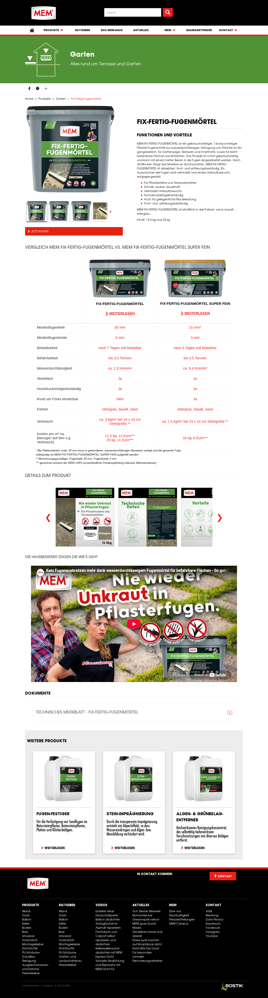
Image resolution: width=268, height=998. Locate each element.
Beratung (212, 915)
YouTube (212, 936)
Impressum (213, 923)
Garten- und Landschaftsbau (70, 958)
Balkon (26, 919)
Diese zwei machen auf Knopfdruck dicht (147, 942)
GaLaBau (28, 956)
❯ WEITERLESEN (120, 313)
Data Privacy (214, 919)
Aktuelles (141, 30)
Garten (61, 98)
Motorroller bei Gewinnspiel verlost (145, 917)
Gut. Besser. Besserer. (146, 911)
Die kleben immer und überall (147, 934)
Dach (26, 915)
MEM (173, 905)
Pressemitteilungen (182, 919)
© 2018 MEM (64, 986)
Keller (25, 923)
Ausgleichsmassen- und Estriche (35, 967)
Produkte (44, 98)
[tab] (37, 211)
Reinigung (29, 960)
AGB (209, 911)
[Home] (43, 13)
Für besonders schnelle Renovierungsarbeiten (147, 956)
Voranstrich (30, 940)
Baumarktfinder (199, 30)
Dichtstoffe (29, 948)
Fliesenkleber (31, 973)
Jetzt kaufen (39, 231)
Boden (26, 927)
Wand (26, 911)
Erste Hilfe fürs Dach (145, 948)
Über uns (175, 911)
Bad (25, 931)
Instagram (213, 931)
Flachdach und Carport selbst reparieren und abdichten (106, 938)
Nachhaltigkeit (179, 915)
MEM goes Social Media (144, 925)
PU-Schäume (30, 952)
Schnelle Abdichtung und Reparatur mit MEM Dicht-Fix (110, 965)
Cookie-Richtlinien (30, 986)
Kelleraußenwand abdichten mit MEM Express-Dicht (109, 952)
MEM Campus (178, 923)
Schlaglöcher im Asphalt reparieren (108, 925)
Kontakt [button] (225, 876)
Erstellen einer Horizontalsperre (107, 913)
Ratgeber (82, 30)
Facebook (213, 927)
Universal (28, 936)
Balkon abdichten (108, 919)
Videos (101, 905)
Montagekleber (32, 944)
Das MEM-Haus (112, 30)
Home (29, 98)
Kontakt (213, 905)
